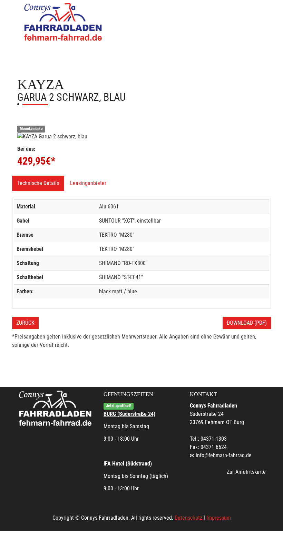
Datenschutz (188, 517)
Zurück (25, 323)
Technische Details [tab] (38, 183)
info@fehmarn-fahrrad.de (224, 455)
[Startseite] (63, 21)
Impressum (218, 517)
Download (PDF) (247, 323)
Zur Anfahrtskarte (246, 472)
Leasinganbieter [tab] (88, 183)
